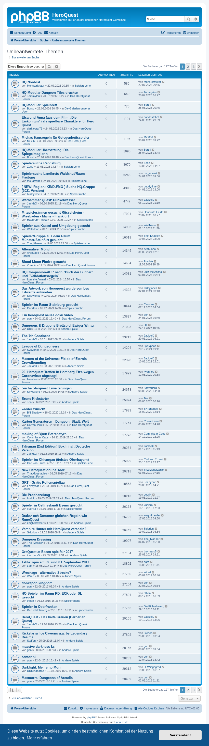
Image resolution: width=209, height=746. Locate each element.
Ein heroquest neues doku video (47, 315)
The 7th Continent (36, 336)
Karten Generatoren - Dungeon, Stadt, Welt (55, 421)
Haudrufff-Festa (37, 219)
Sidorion (32, 532)
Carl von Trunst (36, 463)
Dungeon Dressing (36, 539)
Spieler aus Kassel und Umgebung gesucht (56, 226)
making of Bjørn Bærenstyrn (44, 434)
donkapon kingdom (37, 583)
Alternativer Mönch (36, 249)
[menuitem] (37, 33)
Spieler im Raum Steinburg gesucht (50, 305)
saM (29, 565)
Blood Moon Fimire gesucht (44, 262)
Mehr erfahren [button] (39, 738)
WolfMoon (33, 229)
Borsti (30, 108)
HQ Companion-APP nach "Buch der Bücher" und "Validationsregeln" (57, 274)
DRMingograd (35, 670)
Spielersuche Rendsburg (41, 163)
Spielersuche (83, 85)
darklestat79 (34, 128)
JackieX (32, 203)
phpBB (91, 717)
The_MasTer (35, 542)
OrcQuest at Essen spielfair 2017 (47, 552)
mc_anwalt (33, 180)
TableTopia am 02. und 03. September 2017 (55, 562)
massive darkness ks (38, 646)
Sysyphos (33, 349)
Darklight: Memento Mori (41, 667)
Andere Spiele (69, 328)
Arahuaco (33, 252)
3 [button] (193, 66)
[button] (199, 67)
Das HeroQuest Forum (78, 157)
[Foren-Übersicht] (30, 16)
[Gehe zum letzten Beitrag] (163, 81)
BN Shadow (34, 412)
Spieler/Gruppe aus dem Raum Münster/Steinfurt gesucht (46, 238)
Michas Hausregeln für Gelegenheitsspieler (55, 137)
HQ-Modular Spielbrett (39, 105)
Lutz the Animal (36, 279)
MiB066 (31, 140)
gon (29, 318)
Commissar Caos (38, 437)
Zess (30, 166)
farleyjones (34, 295)
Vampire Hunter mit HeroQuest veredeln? (54, 529)
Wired (30, 576)
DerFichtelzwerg (37, 610)
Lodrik (31, 498)
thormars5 (33, 555)
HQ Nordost (31, 82)
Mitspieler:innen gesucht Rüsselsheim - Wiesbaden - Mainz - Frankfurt (53, 214)
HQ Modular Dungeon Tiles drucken (50, 92)
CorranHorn (34, 424)
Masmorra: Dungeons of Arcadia (47, 678)
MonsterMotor (35, 85)
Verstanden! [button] (180, 735)
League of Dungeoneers (40, 346)
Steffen (31, 640)
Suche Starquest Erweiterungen (47, 388)
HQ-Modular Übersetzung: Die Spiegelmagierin (45, 152)
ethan (30, 600)
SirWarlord (33, 391)
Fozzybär (33, 485)
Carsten (32, 308)
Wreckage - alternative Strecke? (46, 573)
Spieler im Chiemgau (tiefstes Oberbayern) (55, 460)
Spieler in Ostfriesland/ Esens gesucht (52, 505)
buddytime (33, 194)
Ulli (29, 328)
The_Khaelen (35, 243)
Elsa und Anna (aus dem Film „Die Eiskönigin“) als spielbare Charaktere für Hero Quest (58, 121)
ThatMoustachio (37, 473)
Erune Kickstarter (35, 399)
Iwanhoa (32, 379)
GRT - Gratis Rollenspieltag (43, 482)
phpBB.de (122, 722)
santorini (29, 657)
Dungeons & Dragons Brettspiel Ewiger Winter (58, 325)
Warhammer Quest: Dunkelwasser (48, 200)
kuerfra (31, 508)
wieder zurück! (33, 409)
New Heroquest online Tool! (43, 470)
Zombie (31, 265)
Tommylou (33, 96)
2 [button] (188, 66)
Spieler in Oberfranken (39, 607)
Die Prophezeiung (36, 495)
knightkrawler (35, 523)
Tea (29, 402)
